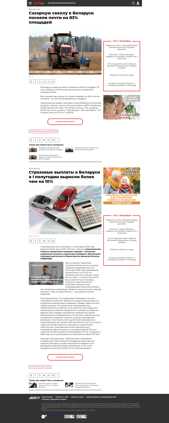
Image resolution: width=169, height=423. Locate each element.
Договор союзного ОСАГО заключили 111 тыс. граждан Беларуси (48, 385)
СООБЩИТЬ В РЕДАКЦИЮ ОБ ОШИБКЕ (53, 399)
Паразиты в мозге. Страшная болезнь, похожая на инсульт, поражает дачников (122, 47)
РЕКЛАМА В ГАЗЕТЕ (77, 397)
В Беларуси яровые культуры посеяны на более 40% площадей (51, 149)
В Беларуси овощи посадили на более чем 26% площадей (86, 149)
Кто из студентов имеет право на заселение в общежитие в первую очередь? (122, 66)
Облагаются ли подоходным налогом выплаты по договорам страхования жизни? (86, 385)
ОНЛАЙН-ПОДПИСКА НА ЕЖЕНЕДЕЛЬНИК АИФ (101, 397)
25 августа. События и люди (121, 75)
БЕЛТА (31, 76)
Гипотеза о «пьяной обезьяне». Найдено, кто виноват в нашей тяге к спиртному (122, 57)
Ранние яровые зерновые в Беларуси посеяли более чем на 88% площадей (50, 157)
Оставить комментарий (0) (65, 121)
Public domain (34, 236)
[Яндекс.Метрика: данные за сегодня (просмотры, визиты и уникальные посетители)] (54, 416)
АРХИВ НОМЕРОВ (47, 397)
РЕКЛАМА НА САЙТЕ (61, 397)
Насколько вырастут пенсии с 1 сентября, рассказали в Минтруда (121, 84)
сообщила (80, 249)
